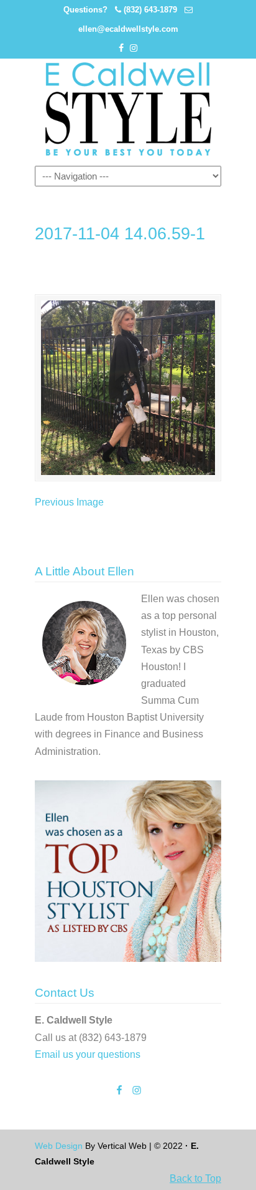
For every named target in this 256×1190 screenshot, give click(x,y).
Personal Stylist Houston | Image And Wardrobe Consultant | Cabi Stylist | (128, 109)
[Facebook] (121, 48)
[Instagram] (133, 48)
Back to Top (195, 1178)
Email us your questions (87, 1054)
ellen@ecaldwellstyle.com (128, 29)
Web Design (59, 1146)
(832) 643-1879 (150, 9)
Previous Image (69, 502)
